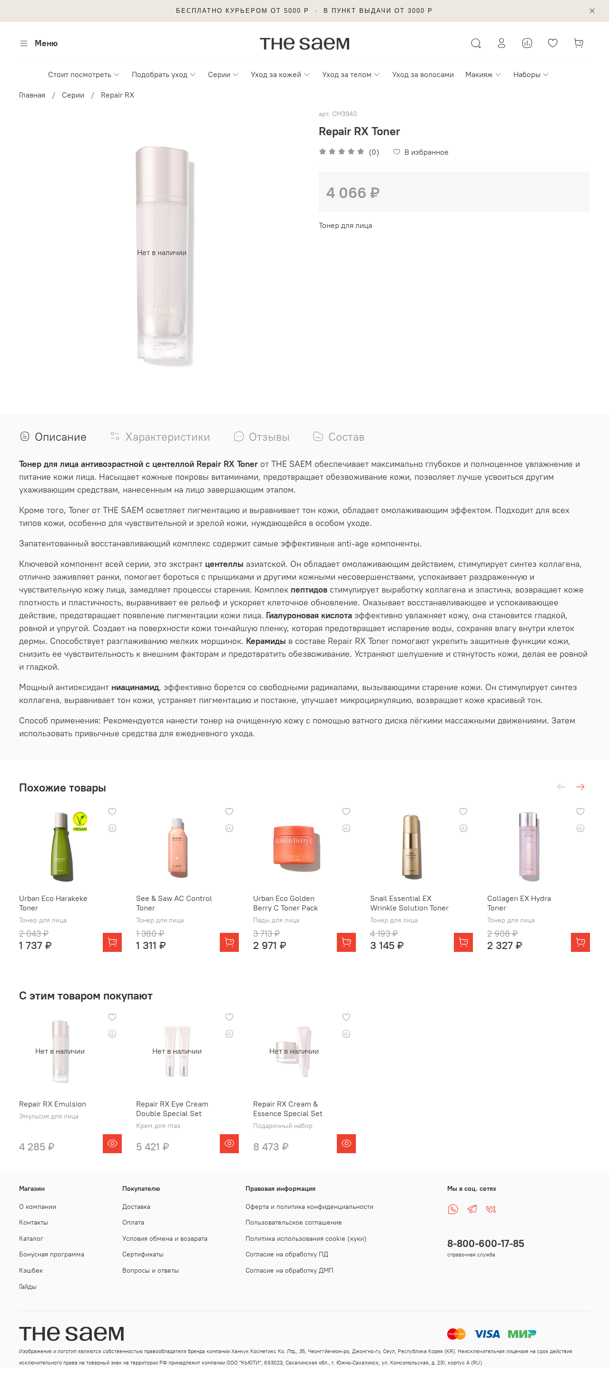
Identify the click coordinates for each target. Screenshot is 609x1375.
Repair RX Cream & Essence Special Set (288, 1108)
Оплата (133, 1222)
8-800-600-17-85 (485, 1243)
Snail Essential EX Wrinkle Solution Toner (409, 902)
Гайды (28, 1286)
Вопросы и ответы (150, 1270)
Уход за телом (347, 74)
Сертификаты (143, 1254)
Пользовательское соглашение (294, 1222)
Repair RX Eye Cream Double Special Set (172, 1108)
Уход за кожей (276, 74)
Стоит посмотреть (79, 74)
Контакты (33, 1222)
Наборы (526, 74)
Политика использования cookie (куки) (306, 1238)
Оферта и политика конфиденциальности (309, 1206)
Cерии (219, 74)
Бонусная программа (51, 1254)
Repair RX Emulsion (52, 1103)
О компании (37, 1206)
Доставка (136, 1206)
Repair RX (117, 94)
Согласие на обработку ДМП (290, 1270)
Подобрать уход (159, 74)
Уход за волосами (423, 74)
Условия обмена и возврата (164, 1238)
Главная (32, 94)
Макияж (479, 74)
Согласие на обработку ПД (287, 1254)
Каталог (31, 1238)
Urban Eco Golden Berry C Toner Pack (285, 902)
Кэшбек (31, 1270)
